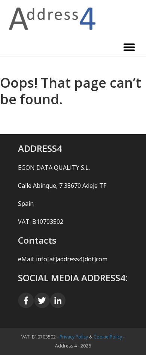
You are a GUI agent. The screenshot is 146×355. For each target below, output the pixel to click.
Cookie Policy (108, 337)
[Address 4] (73, 18)
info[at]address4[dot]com (71, 259)
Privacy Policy (74, 337)
